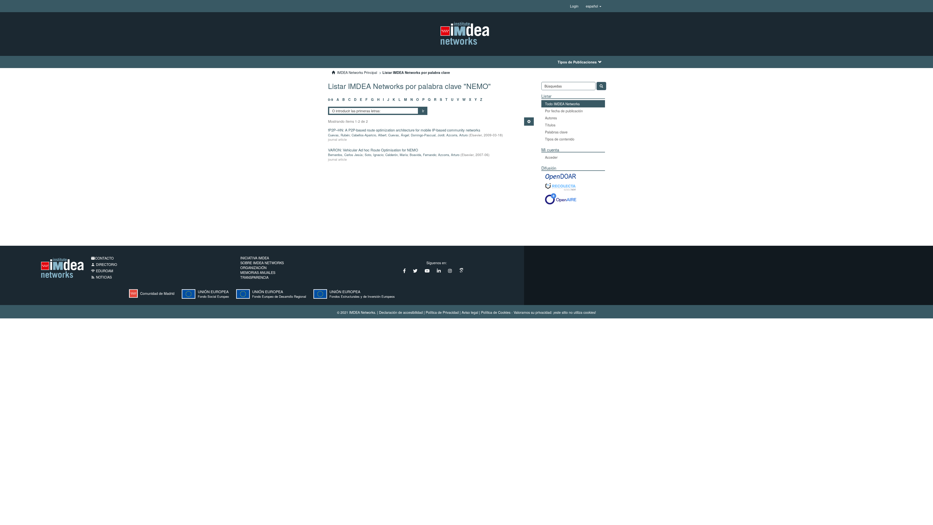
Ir (423, 110)
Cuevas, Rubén (339, 135)
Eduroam (102, 270)
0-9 (330, 99)
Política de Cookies (495, 312)
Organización (253, 267)
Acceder (551, 157)
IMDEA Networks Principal (357, 72)
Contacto (102, 258)
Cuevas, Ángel (398, 135)
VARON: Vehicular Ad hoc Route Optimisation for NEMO (373, 149)
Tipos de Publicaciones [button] (577, 62)
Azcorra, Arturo (457, 135)
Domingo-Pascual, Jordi (427, 135)
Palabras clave (556, 132)
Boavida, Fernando (423, 154)
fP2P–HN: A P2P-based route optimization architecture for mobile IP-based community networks (404, 129)
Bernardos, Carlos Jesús (345, 154)
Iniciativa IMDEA (254, 257)
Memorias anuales (257, 272)
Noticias (101, 277)
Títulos (550, 124)
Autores (551, 117)
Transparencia (254, 277)
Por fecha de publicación (564, 110)
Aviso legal (470, 312)
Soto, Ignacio (374, 154)
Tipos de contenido (559, 139)
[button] (593, 6)
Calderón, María (396, 154)
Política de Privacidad (442, 312)
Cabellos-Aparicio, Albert (369, 135)
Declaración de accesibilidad (401, 312)
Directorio (104, 264)
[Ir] (601, 86)
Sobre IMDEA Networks (262, 262)
